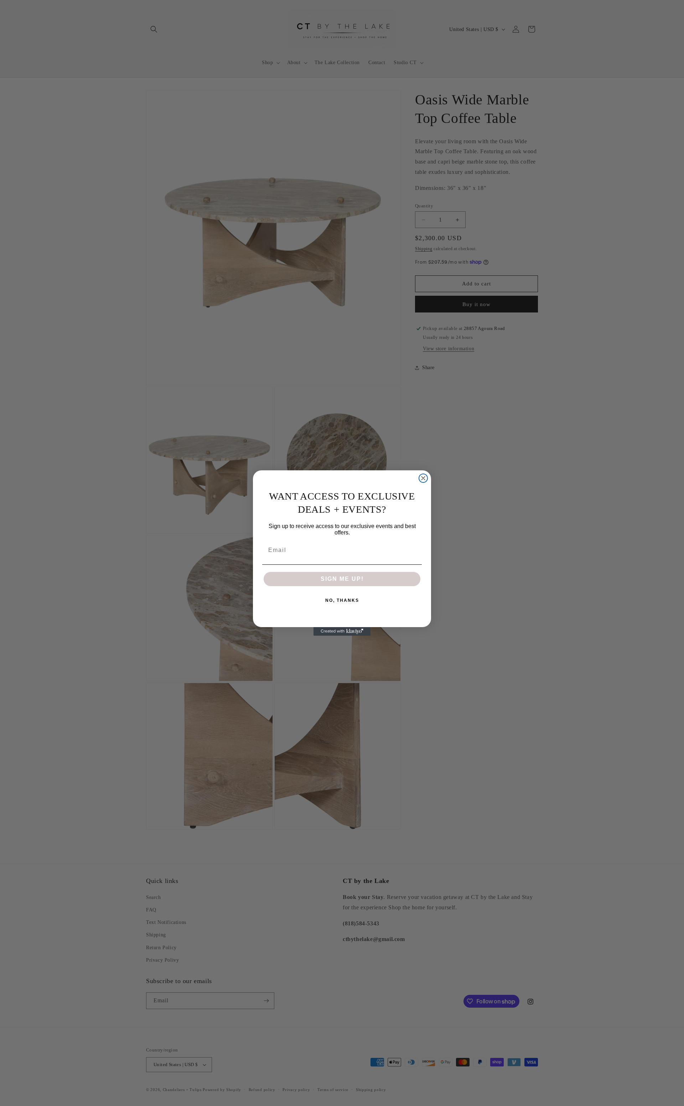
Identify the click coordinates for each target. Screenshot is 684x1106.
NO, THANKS (342, 600)
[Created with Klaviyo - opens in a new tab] (342, 631)
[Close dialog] (423, 478)
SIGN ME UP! (342, 579)
